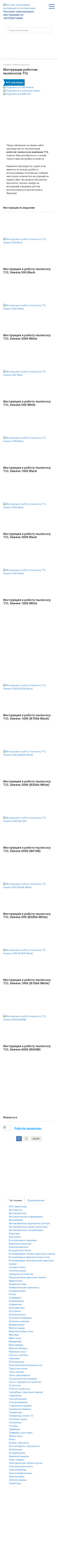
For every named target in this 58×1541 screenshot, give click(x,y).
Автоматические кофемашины (26, 1216)
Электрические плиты (21, 1466)
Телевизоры (15, 1412)
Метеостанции (17, 1328)
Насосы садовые (18, 1355)
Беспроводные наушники (23, 1240)
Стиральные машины (20, 1405)
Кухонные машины (19, 1321)
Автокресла (15, 1209)
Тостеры (13, 1425)
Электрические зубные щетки (25, 1463)
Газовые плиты (17, 1267)
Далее (36, 1138)
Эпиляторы (15, 1483)
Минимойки (15, 1341)
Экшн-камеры (16, 1459)
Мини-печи (15, 1338)
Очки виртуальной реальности (25, 1365)
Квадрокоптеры (18, 1284)
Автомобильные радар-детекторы (28, 1226)
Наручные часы (17, 1351)
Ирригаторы (15, 1280)
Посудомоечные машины (23, 1378)
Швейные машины (19, 1456)
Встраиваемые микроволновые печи (29, 1257)
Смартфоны (15, 1395)
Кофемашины (16, 1301)
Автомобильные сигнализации (26, 1230)
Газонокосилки (17, 1270)
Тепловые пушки (18, 1419)
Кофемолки (15, 1304)
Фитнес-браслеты (19, 1442)
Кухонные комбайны (20, 1317)
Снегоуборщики (18, 1398)
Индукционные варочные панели (27, 1277)
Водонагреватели (18, 1247)
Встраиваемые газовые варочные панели (32, 1253)
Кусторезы (15, 1311)
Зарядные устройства (21, 1274)
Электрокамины (18, 1479)
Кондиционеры (17, 1290)
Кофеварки (15, 1297)
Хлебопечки (15, 1449)
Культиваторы (17, 1307)
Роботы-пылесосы (19, 1388)
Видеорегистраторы (20, 1243)
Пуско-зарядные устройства (25, 1382)
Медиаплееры (16, 1324)
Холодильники (17, 1452)
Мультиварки (16, 1344)
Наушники (14, 1358)
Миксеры (14, 1334)
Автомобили (16, 1220)
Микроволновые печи (21, 1331)
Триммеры (14, 1429)
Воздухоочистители (20, 1250)
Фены (12, 1439)
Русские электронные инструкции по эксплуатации (18, 15)
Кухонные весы (17, 1314)
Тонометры (15, 1422)
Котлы (12, 1294)
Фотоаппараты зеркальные (24, 1446)
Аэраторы (14, 1233)
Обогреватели (16, 1361)
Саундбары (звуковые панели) (26, 1392)
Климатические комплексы (24, 1287)
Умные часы (15, 1436)
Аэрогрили (15, 1236)
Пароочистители (18, 1368)
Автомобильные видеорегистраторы (29, 1223)
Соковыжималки (18, 1402)
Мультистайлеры (18, 1348)
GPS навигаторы (18, 1206)
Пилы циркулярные (19, 1375)
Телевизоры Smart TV (21, 1415)
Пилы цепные (16, 1371)
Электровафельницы (20, 1473)
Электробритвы (17, 1469)
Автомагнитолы (17, 1213)
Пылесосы (15, 1385)
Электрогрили (16, 1476)
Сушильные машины (20, 1409)
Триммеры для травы (21, 1432)
